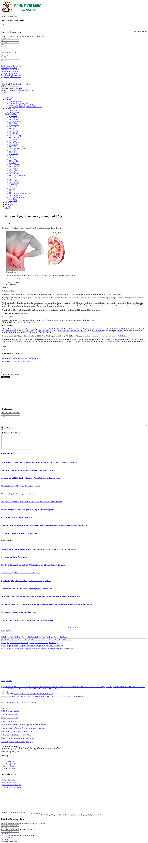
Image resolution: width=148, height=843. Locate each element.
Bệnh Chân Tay (14, 125)
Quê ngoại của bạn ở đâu (9, 73)
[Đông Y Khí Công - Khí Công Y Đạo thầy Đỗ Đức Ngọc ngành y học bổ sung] (21, 13)
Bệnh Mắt (12, 152)
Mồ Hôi (11, 155)
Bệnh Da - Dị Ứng (15, 136)
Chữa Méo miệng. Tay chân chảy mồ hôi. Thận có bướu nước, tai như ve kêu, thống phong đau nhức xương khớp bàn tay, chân (44, 525)
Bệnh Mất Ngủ (13, 154)
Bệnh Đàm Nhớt (14, 134)
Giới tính (3, 51)
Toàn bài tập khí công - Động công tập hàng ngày (17, 742)
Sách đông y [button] (9, 204)
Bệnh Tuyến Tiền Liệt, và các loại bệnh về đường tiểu (19, 533)
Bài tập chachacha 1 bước (9, 714)
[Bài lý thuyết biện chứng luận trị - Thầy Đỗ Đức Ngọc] (19, 648)
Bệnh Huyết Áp (14, 117)
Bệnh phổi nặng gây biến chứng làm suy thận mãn (18, 494)
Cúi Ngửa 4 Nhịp (136, 329)
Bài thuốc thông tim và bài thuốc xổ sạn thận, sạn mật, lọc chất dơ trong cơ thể (27, 510)
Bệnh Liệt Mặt (13, 145)
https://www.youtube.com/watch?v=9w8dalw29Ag (111, 336)
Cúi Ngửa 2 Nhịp (119, 329)
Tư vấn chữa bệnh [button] (11, 114)
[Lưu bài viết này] (9, 224)
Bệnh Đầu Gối (13, 132)
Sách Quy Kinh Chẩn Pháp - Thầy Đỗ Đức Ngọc (51, 637)
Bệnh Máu (12, 150)
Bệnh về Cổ (13, 130)
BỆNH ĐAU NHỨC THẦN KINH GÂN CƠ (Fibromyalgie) (63, 697)
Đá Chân (120, 331)
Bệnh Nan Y (13, 116)
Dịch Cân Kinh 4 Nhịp (45, 331)
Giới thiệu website (8, 761)
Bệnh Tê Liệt (13, 186)
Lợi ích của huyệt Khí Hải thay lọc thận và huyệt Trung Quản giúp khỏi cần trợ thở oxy (31, 478)
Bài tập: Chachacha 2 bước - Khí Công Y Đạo (16, 735)
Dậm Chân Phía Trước (65, 331)
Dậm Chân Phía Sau (79, 331)
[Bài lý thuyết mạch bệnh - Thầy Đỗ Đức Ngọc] (17, 646)
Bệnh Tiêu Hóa (14, 183)
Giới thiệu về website (15, 101)
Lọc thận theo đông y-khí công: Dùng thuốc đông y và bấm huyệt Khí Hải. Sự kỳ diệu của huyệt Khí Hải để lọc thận (40, 596)
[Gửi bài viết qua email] (9, 221)
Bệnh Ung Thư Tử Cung (17, 197)
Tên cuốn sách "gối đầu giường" (11, 75)
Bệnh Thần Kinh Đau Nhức (18, 175)
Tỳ (10, 192)
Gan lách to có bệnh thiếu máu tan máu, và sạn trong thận (20, 573)
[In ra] (9, 223)
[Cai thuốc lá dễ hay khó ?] (10, 702)
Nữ (16, 53)
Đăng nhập (136, 31)
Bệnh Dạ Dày (13, 119)
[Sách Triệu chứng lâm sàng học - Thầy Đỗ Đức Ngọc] (19, 640)
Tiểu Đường (13, 184)
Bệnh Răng (12, 163)
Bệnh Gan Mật (13, 139)
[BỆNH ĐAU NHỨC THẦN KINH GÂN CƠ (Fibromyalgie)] (22, 697)
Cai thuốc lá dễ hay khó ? (28, 702)
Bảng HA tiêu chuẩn (9, 768)
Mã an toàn (4, 427)
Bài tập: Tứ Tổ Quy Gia (9, 721)
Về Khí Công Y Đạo (9, 764)
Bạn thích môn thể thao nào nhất (11, 66)
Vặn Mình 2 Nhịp (10, 331)
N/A (4, 53)
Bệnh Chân (12, 127)
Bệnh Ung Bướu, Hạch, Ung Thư (20, 193)
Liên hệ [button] (7, 208)
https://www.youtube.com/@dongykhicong (25, 750)
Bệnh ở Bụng (13, 123)
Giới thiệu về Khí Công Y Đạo (18, 103)
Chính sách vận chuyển (9, 782)
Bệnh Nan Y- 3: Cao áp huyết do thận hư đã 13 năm (18, 612)
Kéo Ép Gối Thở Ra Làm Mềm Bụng (56, 329)
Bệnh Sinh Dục (14, 168)
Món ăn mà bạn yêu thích (9, 68)
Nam (10, 53)
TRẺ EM (12, 188)
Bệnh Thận (12, 177)
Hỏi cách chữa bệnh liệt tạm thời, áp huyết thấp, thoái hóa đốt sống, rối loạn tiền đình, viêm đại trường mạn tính (39, 462)
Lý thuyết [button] (8, 206)
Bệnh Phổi (12, 159)
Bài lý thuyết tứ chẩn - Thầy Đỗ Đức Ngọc (44, 643)
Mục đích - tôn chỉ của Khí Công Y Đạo (21, 105)
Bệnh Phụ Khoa (14, 161)
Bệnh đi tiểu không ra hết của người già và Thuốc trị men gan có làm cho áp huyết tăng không (33, 565)
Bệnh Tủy (12, 190)
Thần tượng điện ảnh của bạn (10, 69)
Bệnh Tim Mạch (14, 174)
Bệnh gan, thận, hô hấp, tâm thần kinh (14, 557)
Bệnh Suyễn (13, 170)
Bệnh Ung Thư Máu (15, 195)
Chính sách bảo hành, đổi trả (11, 787)
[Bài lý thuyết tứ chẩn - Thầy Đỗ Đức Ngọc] (16, 643)
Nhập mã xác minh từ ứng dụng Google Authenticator (18, 829)
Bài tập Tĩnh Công (15, 112)
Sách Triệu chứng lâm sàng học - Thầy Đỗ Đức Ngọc (55, 640)
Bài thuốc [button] (8, 202)
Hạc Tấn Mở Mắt (97, 331)
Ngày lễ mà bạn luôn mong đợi (11, 77)
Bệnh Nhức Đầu (14, 137)
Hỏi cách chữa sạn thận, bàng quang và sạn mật (17, 517)
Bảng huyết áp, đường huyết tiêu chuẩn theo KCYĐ (25, 107)
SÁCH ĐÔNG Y (6, 631)
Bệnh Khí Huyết (14, 143)
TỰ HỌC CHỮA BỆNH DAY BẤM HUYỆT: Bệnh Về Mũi (33, 694)
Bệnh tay (12, 128)
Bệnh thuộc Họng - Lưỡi (17, 148)
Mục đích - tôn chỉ (8, 766)
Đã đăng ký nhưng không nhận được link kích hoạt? (17, 90)
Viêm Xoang (13, 199)
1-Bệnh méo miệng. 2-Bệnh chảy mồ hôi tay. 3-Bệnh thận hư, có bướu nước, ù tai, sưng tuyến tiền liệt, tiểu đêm (38, 549)
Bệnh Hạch (12, 141)
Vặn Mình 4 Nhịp (27, 331)
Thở (10, 179)
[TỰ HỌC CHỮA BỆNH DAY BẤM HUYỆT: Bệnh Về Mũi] (7, 694)
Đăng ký (144, 31)
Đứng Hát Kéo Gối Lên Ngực (98, 329)
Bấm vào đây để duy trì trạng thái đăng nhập (73, 815)
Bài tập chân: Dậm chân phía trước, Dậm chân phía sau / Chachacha (23, 728)
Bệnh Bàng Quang (15, 121)
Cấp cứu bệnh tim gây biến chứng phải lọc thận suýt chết (20, 486)
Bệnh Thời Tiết (14, 181)
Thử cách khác (5, 833)
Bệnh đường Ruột (14, 164)
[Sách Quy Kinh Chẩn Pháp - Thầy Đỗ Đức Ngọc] (18, 637)
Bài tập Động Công (15, 110)
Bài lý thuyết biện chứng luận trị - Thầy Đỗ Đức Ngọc (55, 648)
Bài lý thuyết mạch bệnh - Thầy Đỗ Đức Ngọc (48, 646)
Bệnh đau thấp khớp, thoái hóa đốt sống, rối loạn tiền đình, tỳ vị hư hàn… (26, 581)
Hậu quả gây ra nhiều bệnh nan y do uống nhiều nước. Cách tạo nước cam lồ (27, 470)
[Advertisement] (74, 392)
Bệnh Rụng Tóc (14, 166)
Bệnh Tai (12, 172)
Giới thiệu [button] (8, 99)
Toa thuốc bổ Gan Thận (27, 322)
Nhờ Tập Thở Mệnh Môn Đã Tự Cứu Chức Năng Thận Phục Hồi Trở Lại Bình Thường (31, 502)
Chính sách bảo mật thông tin (11, 785)
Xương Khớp (13, 201)
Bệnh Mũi (12, 157)
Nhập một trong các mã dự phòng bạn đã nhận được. (17, 835)
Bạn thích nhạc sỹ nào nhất (9, 71)
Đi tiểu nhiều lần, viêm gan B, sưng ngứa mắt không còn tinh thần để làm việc (27, 620)
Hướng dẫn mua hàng (9, 780)
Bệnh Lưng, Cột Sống (16, 146)
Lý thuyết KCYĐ (6, 681)
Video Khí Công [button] (10, 108)
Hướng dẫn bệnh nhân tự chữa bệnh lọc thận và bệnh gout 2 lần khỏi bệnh (26, 588)
